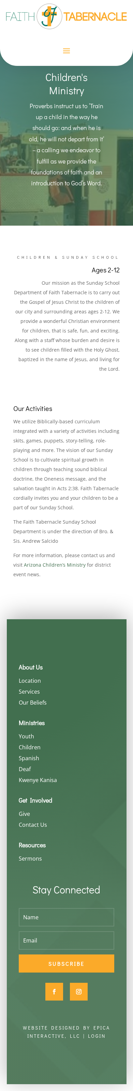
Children (30, 747)
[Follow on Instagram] (79, 992)
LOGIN (97, 1036)
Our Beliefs (33, 702)
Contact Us (33, 824)
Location (30, 680)
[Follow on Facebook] (54, 992)
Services (29, 691)
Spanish (29, 758)
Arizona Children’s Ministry (55, 565)
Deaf (25, 769)
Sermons (30, 858)
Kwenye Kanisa (38, 780)
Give (24, 814)
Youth (26, 736)
